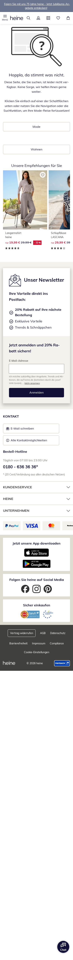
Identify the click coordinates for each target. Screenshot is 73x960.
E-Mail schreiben (20, 430)
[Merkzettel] (58, 18)
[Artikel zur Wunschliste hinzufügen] (43, 175)
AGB (43, 633)
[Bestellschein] (48, 18)
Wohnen (36, 149)
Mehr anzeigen (32, 383)
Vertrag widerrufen (21, 633)
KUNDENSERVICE (17, 487)
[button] (5, 18)
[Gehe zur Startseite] (16, 18)
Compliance (57, 643)
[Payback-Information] (62, 663)
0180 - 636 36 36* (20, 466)
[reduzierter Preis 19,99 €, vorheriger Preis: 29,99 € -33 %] (25, 199)
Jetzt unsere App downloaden (36, 543)
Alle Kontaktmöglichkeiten (29, 440)
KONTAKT (11, 416)
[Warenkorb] (68, 18)
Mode (36, 126)
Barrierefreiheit (18, 643)
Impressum (38, 643)
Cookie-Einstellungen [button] (36, 652)
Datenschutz (57, 633)
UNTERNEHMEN (16, 510)
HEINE (8, 499)
